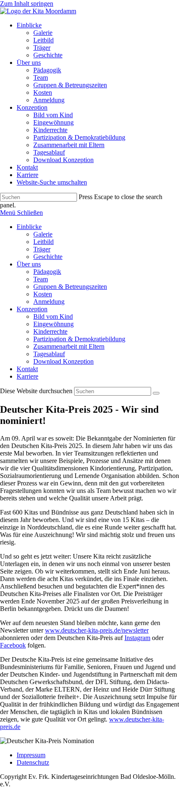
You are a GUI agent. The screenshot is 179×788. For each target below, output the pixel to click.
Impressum (31, 754)
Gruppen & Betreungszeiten (70, 286)
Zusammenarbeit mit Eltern (68, 346)
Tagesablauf (49, 353)
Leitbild (43, 241)
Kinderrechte (50, 331)
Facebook (13, 645)
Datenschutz (33, 762)
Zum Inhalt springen (26, 3)
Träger (41, 249)
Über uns (29, 264)
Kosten (42, 294)
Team (40, 279)
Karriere (27, 376)
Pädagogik (47, 271)
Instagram (137, 637)
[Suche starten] (156, 393)
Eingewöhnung (53, 324)
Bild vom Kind (53, 316)
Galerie (42, 234)
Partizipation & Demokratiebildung (79, 338)
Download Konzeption (63, 361)
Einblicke (29, 226)
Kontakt (27, 368)
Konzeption (32, 309)
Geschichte (47, 256)
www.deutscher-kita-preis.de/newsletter (97, 630)
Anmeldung (49, 301)
